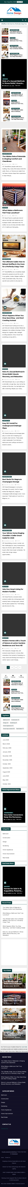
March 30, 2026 (8, 269)
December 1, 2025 (9, 648)
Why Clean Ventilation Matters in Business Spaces (13, 1183)
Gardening (13, 722)
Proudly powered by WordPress (9, 1151)
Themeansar (15, 1153)
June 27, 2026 (8, 164)
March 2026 (6, 744)
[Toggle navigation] (25, 20)
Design (5, 722)
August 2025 (6, 772)
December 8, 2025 (9, 594)
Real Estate (5, 586)
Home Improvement (14, 53)
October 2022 (7, 784)
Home (2, 1157)
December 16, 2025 (9, 540)
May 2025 (5, 780)
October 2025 (7, 764)
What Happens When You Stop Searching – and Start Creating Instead (16, 57)
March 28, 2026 (8, 323)
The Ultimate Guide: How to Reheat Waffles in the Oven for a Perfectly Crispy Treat (16, 49)
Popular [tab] (13, 677)
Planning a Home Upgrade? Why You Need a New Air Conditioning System (14, 1179)
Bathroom (12, 37)
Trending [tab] (21, 677)
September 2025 (7, 768)
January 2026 (7, 752)
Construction (6, 420)
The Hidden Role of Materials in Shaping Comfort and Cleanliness (16, 34)
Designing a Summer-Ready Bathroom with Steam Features (14, 1162)
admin (18, 85)
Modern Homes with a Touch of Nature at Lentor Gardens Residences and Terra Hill (14, 643)
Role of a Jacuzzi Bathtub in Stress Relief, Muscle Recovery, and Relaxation (13, 83)
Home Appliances (14, 45)
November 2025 (7, 760)
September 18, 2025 (10, 893)
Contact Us (4, 1128)
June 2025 (6, 776)
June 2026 (6, 740)
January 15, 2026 (9, 484)
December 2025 (7, 756)
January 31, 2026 (9, 431)
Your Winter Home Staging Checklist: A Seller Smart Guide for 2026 (13, 535)
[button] (22, 20)
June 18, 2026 (7, 215)
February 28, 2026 (9, 85)
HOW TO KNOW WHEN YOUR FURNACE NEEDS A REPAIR (14, 1173)
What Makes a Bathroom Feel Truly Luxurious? (16, 41)
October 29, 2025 (10, 819)
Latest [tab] (6, 677)
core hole (24, 1047)
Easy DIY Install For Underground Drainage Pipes (11, 425)
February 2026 (7, 748)
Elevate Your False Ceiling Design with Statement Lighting (14, 1167)
